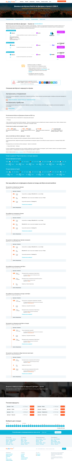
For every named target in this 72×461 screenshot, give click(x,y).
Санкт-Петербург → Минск (40, 442)
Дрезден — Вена (10, 406)
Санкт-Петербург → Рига (55, 441)
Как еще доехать (34, 19)
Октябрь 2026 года (61, 428)
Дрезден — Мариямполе (42, 412)
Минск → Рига (23, 439)
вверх (64, 448)
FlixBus (29, 275)
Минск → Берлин (24, 440)
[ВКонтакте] (40, 83)
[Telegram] (56, 83)
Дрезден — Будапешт (42, 409)
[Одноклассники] (42, 83)
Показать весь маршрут (27, 204)
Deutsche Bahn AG (31, 332)
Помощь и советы (44, 1)
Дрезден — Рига (10, 412)
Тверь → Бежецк (9, 442)
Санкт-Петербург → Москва (11, 439)
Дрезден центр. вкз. (22, 99)
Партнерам (22, 456)
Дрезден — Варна (41, 406)
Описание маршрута (19, 19)
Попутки (26, 1)
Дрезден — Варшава (11, 414)
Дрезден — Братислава (42, 414)
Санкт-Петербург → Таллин (41, 439)
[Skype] (54, 83)
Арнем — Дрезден (19, 151)
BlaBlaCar (30, 71)
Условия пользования (24, 457)
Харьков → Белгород (40, 444)
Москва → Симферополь (10, 440)
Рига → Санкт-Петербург (55, 439)
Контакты (38, 1)
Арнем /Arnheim (11, 108)
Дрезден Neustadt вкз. (12, 99)
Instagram (38, 455)
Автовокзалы (32, 1)
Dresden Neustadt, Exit (31, 99)
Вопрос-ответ (42, 19)
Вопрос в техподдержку (61, 1)
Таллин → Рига (23, 441)
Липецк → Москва (9, 441)
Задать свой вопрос (12, 392)
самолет (46, 69)
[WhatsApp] (52, 83)
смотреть (32, 406)
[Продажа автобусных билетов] (11, 1)
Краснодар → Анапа (9, 444)
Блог (50, 1)
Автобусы (21, 1)
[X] (47, 83)
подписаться (58, 432)
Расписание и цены (10, 19)
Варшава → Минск (24, 444)
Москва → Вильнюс (54, 444)
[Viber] (49, 83)
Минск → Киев (53, 440)
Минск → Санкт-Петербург (55, 442)
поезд (43, 69)
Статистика (27, 19)
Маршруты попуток (9, 455)
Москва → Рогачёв (39, 440)
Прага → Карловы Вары (25, 442)
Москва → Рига (38, 441)
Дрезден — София (10, 409)
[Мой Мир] (45, 83)
